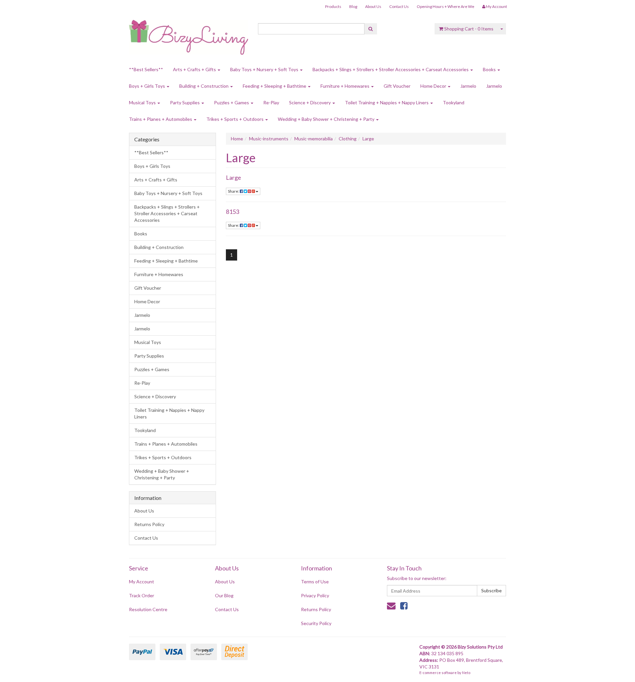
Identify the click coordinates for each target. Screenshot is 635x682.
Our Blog (224, 595)
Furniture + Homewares (345, 86)
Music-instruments (268, 138)
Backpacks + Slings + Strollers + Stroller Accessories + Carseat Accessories (391, 69)
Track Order (141, 595)
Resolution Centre (148, 609)
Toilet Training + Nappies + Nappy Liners (387, 102)
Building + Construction (204, 86)
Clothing (348, 138)
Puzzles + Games (232, 102)
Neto (466, 672)
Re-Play (271, 102)
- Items (468, 28)
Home (237, 138)
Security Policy (316, 623)
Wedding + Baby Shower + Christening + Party (326, 119)
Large (368, 138)
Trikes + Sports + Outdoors (235, 119)
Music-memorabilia (313, 138)
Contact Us (399, 6)
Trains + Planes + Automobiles (161, 119)
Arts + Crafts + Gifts (195, 69)
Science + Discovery (310, 102)
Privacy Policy (315, 595)
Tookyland (453, 102)
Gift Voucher (397, 86)
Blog (353, 6)
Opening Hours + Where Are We (445, 6)
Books (490, 69)
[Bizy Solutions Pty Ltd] (188, 35)
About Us (373, 6)
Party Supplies (185, 102)
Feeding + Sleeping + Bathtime (275, 86)
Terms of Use (315, 581)
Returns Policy (149, 524)
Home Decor (433, 86)
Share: (234, 191)
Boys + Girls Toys (147, 86)
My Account (141, 581)
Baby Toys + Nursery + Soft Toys (264, 69)
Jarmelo (468, 86)
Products (333, 6)
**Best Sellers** (146, 69)
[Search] (370, 28)
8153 (232, 211)
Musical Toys (143, 102)
